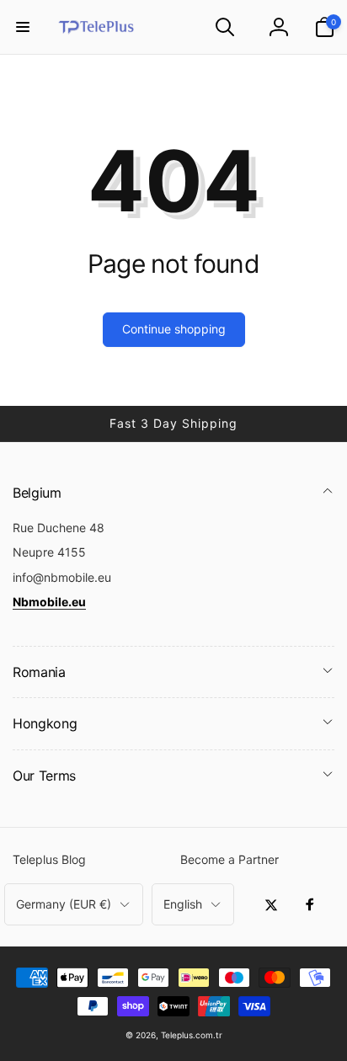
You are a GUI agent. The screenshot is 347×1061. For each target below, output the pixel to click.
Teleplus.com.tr (191, 1035)
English (182, 904)
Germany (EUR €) (63, 904)
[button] (22, 26)
